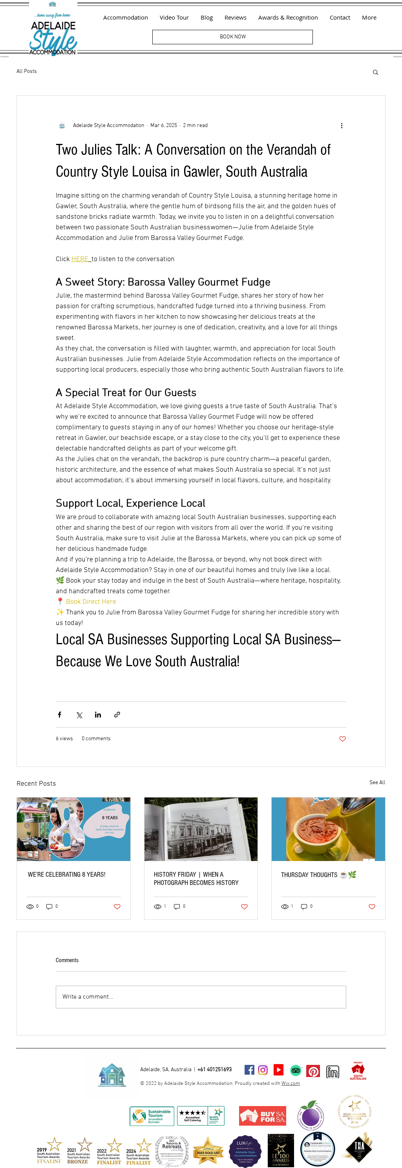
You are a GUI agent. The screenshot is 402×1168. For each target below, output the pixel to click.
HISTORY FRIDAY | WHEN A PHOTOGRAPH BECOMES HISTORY (196, 878)
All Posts (26, 71)
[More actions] (341, 125)
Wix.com (290, 1084)
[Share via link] (117, 714)
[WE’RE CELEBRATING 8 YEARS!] (73, 829)
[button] (375, 72)
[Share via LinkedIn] (98, 714)
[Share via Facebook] (59, 714)
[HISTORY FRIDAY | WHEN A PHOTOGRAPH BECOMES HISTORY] (201, 829)
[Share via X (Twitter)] (78, 714)
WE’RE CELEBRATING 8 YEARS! (65, 874)
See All (377, 782)
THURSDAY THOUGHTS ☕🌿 (318, 875)
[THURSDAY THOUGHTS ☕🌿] (328, 829)
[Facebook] (249, 1070)
